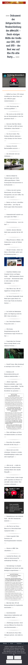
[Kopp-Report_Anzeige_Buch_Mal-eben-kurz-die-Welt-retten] (14, 574)
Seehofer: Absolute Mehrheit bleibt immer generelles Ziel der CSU (13, 232)
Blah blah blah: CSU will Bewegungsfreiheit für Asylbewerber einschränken (13, 605)
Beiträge (5, 643)
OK (10, 657)
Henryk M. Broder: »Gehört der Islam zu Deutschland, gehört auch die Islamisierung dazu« (13, 252)
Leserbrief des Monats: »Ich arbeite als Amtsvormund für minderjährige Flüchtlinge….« (13, 558)
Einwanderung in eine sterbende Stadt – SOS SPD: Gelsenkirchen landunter (13, 519)
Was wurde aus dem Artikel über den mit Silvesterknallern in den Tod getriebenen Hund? (13, 116)
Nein (17, 657)
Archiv (11, 643)
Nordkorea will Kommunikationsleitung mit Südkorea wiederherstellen (12, 374)
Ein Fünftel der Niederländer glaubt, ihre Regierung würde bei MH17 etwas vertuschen (12, 314)
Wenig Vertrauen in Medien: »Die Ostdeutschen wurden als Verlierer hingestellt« (13, 242)
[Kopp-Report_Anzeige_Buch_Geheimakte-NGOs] (14, 394)
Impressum (19, 643)
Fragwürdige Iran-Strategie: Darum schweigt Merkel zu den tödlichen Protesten (12, 344)
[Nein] (26, 655)
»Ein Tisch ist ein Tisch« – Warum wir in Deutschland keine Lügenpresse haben (12, 528)
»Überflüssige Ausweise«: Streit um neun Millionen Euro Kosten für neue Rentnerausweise (13, 625)
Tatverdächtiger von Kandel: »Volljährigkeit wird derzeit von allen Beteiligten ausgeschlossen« (13, 568)
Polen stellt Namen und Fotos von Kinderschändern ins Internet (13, 435)
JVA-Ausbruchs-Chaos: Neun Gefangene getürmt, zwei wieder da (13, 635)
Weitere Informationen (14, 661)
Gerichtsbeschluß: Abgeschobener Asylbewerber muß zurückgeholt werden (13, 615)
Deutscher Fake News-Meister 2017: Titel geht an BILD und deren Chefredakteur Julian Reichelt (13, 126)
